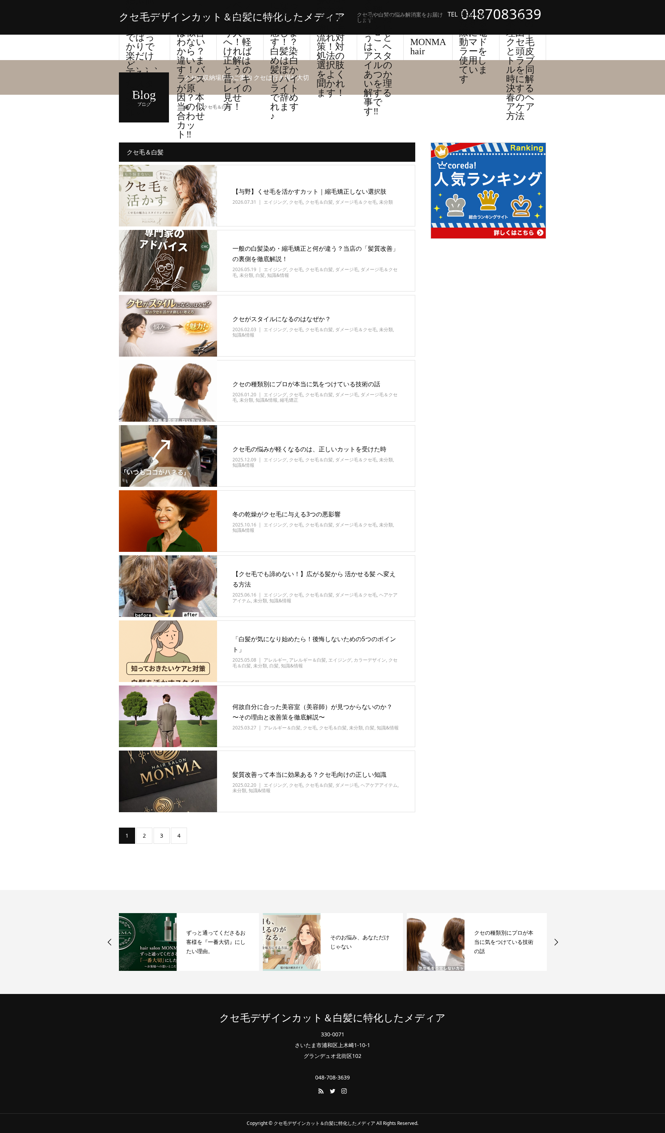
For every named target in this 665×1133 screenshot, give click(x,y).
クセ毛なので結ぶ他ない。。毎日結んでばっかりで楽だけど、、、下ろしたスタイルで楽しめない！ (144, 47)
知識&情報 (278, 275)
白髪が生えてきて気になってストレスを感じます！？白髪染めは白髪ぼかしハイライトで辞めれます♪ (284, 47)
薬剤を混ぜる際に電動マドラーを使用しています (473, 47)
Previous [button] (110, 942)
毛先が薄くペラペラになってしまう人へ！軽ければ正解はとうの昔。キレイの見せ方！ (237, 47)
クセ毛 (296, 202)
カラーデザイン (370, 660)
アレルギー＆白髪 (307, 660)
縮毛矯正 (289, 400)
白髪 (260, 275)
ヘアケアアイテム (379, 785)
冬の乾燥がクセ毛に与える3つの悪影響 (286, 514)
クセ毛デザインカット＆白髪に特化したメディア (232, 17)
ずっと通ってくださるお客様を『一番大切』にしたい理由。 (216, 942)
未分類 (386, 202)
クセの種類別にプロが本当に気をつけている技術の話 (306, 384)
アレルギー (275, 660)
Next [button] (556, 942)
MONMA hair (428, 46)
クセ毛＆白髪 (319, 202)
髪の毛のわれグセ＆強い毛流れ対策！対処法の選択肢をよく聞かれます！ (331, 47)
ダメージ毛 (346, 269)
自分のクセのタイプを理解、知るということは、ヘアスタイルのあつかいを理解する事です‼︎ (378, 47)
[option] (189, 942)
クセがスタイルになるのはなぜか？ (281, 319)
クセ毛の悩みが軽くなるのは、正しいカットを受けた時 (309, 449)
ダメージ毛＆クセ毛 (356, 202)
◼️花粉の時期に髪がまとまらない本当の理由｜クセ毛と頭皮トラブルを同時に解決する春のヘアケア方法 (521, 47)
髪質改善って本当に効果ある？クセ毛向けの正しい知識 (309, 774)
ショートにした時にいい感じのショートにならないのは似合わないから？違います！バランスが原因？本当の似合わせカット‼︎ (191, 47)
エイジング (275, 202)
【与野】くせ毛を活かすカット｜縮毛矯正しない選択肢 (309, 191)
